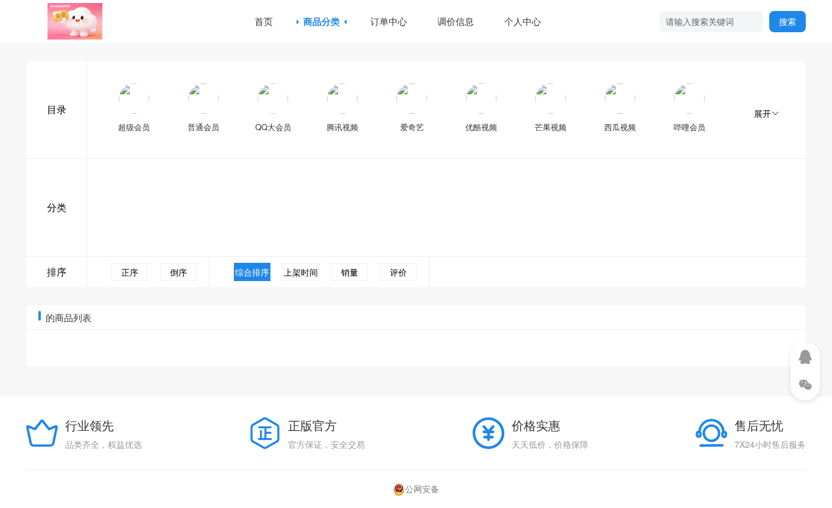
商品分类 (321, 21)
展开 (762, 113)
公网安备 (422, 488)
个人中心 (522, 21)
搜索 (787, 21)
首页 (264, 21)
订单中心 (388, 21)
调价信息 (455, 21)
